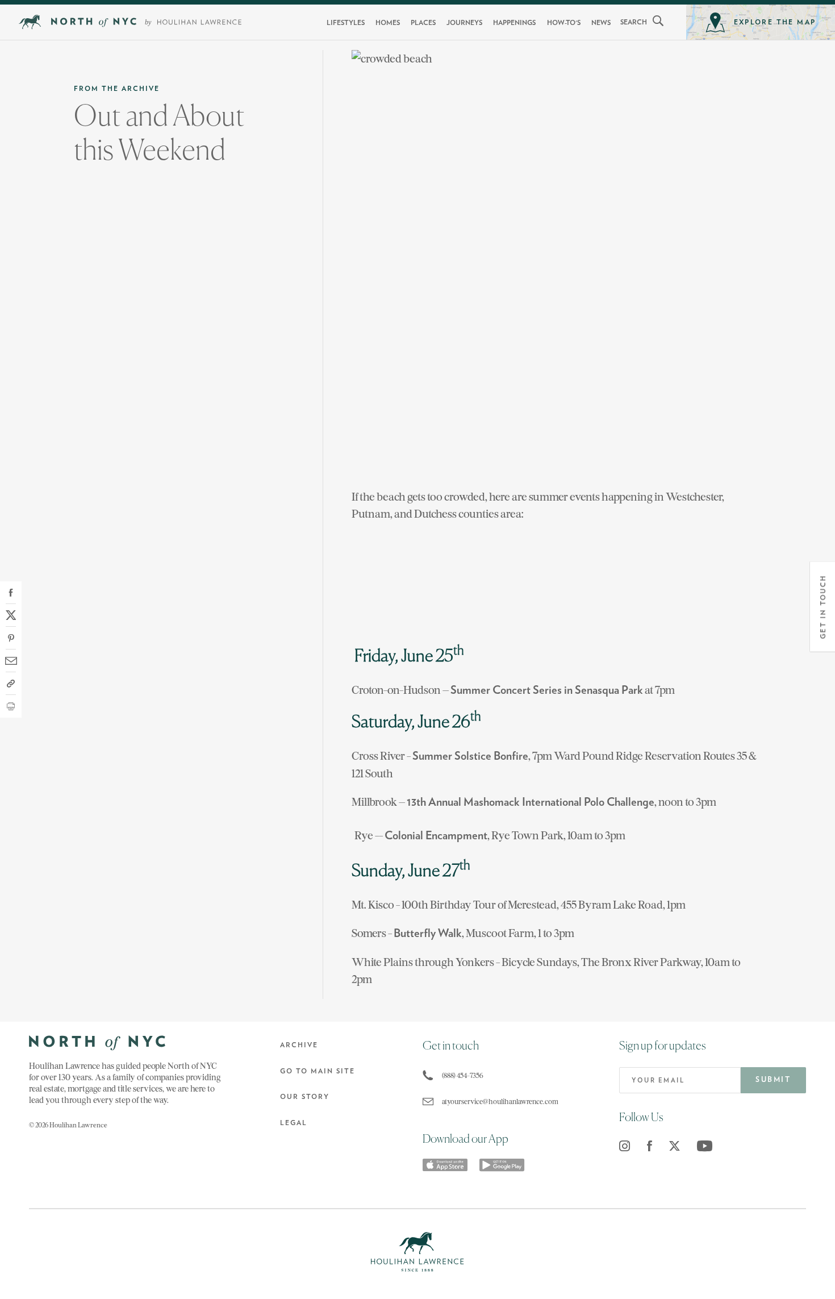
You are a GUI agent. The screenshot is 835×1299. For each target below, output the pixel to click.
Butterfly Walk (428, 933)
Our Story (304, 1096)
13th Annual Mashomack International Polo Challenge (530, 802)
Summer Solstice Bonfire (470, 756)
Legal (293, 1122)
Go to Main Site (317, 1071)
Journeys (464, 22)
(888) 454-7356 (462, 1075)
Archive (299, 1045)
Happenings (514, 22)
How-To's (564, 22)
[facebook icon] (649, 1145)
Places (423, 22)
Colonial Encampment (436, 836)
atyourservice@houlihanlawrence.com (500, 1101)
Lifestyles (346, 22)
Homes (387, 22)
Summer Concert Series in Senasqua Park (546, 690)
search (633, 22)
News (601, 22)
